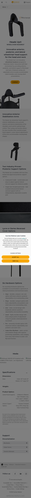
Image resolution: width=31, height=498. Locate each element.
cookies (23, 238)
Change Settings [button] (15, 253)
